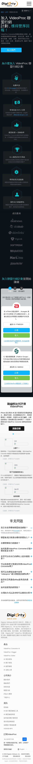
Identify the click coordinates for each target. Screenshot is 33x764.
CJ (8, 88)
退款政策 (28, 756)
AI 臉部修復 (8, 666)
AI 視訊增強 (8, 659)
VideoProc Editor (9, 656)
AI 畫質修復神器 (9, 714)
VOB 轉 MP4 (8, 728)
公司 (6, 12)
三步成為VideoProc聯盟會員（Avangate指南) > (16, 341)
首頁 (2, 12)
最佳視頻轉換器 (9, 721)
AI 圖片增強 (8, 663)
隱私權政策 (16, 756)
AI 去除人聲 (8, 670)
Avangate (13, 88)
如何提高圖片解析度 (11, 718)
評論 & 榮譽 (8, 694)
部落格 (6, 707)
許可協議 (5, 756)
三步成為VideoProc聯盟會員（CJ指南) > (16, 383)
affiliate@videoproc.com (20, 115)
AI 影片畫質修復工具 (11, 711)
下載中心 (7, 697)
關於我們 (7, 680)
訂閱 (24, 739)
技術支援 (7, 687)
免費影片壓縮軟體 (10, 725)
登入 (16, 335)
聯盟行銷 (7, 690)
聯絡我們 (7, 683)
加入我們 (11, 50)
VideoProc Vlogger (10, 652)
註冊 (16, 330)
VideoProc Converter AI (12, 648)
